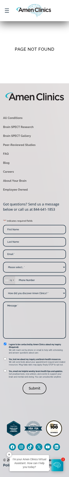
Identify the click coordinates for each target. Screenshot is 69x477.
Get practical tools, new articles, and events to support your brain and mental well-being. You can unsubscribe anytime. (36, 374)
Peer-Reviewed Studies (19, 145)
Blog (6, 163)
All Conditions (12, 118)
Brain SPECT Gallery (17, 136)
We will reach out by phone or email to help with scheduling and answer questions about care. (36, 348)
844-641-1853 (44, 209)
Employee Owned (15, 189)
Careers (8, 171)
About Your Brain (14, 181)
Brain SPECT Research (18, 127)
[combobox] (9, 280)
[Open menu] (7, 10)
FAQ (6, 154)
